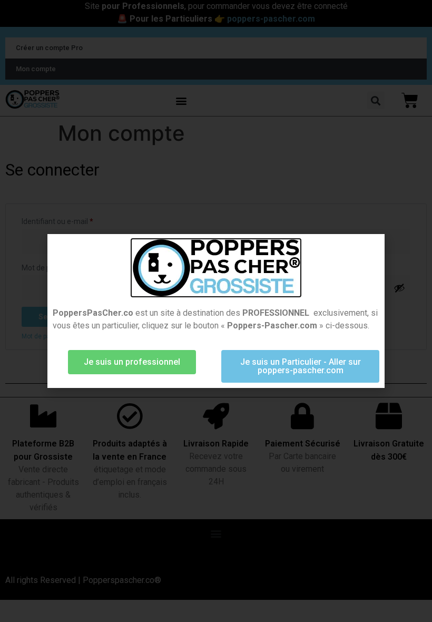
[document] (216, 311)
